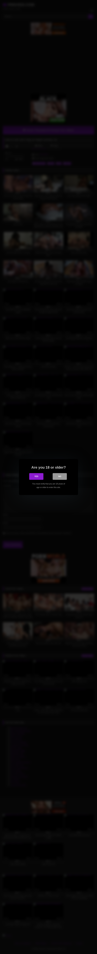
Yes (36, 476)
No (59, 476)
